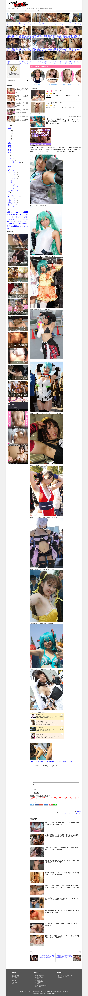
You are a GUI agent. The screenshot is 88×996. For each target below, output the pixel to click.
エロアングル (38, 976)
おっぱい (15, 212)
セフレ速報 (14, 977)
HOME (8, 10)
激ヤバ (14, 223)
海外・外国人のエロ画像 (14, 196)
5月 (10, 133)
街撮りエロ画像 (11, 202)
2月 (10, 138)
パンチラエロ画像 (12, 180)
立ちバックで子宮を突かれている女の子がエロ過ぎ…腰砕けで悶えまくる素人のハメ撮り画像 (18, 345)
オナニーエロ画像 (12, 168)
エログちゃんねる (16, 975)
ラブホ (19, 219)
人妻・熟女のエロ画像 (13, 190)
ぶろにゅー (14, 981)
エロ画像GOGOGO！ (42, 993)
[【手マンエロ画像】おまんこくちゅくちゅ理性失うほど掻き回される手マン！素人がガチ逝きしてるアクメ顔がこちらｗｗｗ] (37, 890)
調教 (24, 226)
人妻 (11, 221)
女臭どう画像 (38, 986)
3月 (10, 136)
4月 (10, 135)
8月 (10, 129)
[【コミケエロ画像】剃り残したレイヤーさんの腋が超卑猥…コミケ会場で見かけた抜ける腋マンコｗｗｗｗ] (46, 805)
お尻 (23, 212)
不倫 (8, 221)
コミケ (65, 813)
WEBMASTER (53, 10)
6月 (10, 132)
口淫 (16, 221)
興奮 (15, 226)
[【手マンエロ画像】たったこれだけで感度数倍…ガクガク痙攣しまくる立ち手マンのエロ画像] (37, 877)
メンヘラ (16, 219)
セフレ (23, 214)
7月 (10, 130)
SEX (9, 212)
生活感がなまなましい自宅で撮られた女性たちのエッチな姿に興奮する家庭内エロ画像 (18, 247)
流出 (10, 224)
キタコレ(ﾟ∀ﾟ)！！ (16, 976)
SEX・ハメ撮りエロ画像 (14, 162)
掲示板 (8, 223)
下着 (27, 219)
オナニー (19, 214)
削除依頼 (46, 10)
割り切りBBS (15, 982)
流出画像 (10, 194)
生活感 (23, 223)
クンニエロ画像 (11, 174)
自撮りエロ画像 (11, 200)
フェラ (23, 217)
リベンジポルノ (23, 219)
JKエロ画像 (10, 160)
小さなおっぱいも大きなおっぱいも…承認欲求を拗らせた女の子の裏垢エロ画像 (18, 362)
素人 (9, 226)
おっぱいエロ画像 (12, 166)
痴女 (77, 813)
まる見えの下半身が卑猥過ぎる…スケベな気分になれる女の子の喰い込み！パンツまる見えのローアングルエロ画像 (18, 280)
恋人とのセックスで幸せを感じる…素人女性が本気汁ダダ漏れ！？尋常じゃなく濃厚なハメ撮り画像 (18, 378)
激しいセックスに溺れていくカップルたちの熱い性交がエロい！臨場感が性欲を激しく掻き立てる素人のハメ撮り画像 (18, 296)
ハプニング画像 (11, 178)
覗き (22, 226)
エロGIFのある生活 (39, 975)
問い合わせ (40, 10)
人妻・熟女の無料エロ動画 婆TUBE (65, 975)
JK (7, 212)
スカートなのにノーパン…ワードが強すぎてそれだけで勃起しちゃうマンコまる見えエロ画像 (18, 263)
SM (12, 212)
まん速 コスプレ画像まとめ (41, 985)
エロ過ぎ (14, 214)
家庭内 (21, 221)
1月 (10, 139)
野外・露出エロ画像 (13, 204)
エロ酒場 (37, 983)
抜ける (27, 221)
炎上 (17, 223)
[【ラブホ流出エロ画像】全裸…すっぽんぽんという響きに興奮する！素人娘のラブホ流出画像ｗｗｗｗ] (37, 865)
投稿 (9, 192)
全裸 (12, 221)
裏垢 (21, 226)
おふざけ (20, 212)
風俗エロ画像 (11, 206)
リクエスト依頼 (33, 10)
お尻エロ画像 (11, 170)
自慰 (12, 226)
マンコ (12, 219)
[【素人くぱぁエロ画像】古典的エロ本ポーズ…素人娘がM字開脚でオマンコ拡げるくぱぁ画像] (37, 940)
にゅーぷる (14, 978)
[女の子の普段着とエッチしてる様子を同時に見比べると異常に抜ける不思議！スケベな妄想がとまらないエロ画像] (37, 839)
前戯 (14, 221)
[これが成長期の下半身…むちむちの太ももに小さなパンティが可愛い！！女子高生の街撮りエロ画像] (37, 902)
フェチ (69, 813)
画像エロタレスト (16, 983)
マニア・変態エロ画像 (13, 186)
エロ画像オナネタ (39, 980)
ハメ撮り (12, 217)
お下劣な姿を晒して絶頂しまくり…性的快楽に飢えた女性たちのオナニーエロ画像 (18, 395)
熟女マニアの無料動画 (62, 976)
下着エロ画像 (11, 188)
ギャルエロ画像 (11, 172)
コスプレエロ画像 (12, 176)
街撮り (18, 226)
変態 (18, 221)
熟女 (20, 224)
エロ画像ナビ (38, 982)
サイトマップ (23, 10)
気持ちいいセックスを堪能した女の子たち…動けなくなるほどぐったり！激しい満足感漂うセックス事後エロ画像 (18, 329)
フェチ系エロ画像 (12, 182)
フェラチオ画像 (11, 184)
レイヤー (73, 813)
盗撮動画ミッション (62, 977)
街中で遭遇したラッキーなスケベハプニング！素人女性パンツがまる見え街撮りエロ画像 (21, 111)
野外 (27, 226)
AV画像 (9, 158)
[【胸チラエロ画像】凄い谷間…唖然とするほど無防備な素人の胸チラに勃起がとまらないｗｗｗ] (37, 827)
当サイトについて (15, 10)
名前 (34, 784)
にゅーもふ (14, 980)
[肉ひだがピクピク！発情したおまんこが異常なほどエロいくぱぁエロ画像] (37, 928)
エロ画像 (79, 811)
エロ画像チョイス (39, 981)
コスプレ (61, 813)
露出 (8, 228)
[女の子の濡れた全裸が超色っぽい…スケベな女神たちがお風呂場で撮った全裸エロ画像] (37, 915)
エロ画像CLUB (38, 978)
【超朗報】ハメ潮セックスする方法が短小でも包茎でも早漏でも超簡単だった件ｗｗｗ (51, 761)
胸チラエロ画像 (11, 198)
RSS (28, 10)
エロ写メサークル (39, 977)
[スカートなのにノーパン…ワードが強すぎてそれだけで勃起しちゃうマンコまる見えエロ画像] (37, 852)
